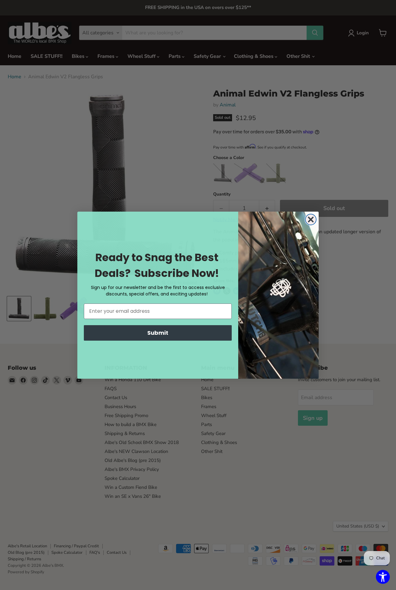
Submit (157, 333)
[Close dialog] (310, 219)
